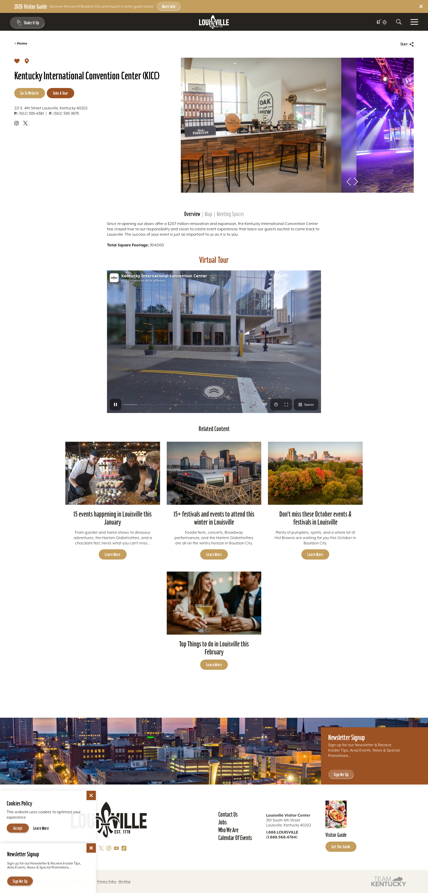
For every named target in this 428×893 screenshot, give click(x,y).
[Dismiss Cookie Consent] (91, 795)
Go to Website (29, 93)
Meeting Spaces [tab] (230, 214)
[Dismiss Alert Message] (421, 6)
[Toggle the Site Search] (398, 22)
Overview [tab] (192, 214)
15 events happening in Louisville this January (113, 518)
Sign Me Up (341, 774)
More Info (168, 6)
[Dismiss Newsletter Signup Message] (91, 848)
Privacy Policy (106, 881)
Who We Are (228, 830)
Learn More (112, 554)
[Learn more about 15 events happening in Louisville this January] (112, 473)
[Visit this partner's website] (389, 881)
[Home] (214, 22)
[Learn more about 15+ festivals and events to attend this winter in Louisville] (214, 473)
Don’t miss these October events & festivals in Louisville (315, 518)
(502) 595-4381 (29, 113)
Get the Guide (340, 846)
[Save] (17, 61)
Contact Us (228, 814)
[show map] (26, 61)
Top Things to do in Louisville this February (214, 648)
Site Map (124, 881)
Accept (18, 828)
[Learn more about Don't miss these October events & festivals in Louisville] (315, 473)
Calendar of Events (235, 837)
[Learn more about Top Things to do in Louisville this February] (214, 603)
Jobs (222, 822)
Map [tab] (208, 214)
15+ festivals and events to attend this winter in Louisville (214, 518)
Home (20, 43)
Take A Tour (60, 93)
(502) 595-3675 (64, 113)
